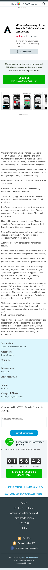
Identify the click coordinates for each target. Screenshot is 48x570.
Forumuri (24, 523)
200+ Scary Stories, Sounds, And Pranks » (24, 494)
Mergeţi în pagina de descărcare (24, 473)
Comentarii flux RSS (26, 543)
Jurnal (24, 528)
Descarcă (24, 79)
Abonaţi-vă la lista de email (24, 513)
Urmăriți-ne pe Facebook (26, 548)
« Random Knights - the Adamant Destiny (24, 487)
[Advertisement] (24, 15)
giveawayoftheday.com (29, 558)
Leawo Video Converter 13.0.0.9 (30, 443)
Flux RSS (27, 538)
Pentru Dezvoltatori (24, 508)
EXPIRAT (24, 51)
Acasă (24, 503)
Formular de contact (24, 518)
